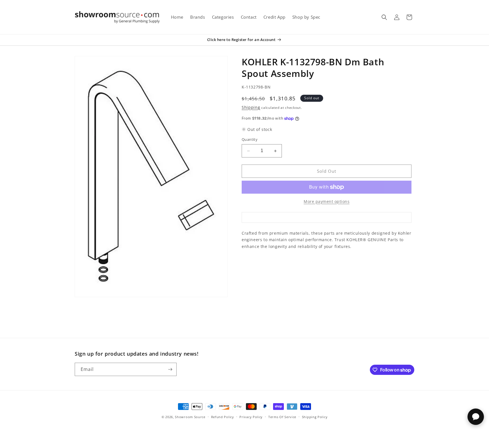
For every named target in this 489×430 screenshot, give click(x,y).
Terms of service (282, 417)
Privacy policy (251, 417)
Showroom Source (190, 417)
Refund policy (222, 417)
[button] (384, 17)
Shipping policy (315, 417)
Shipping (251, 107)
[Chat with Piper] (475, 417)
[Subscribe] (170, 369)
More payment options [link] (326, 201)
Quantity (250, 139)
